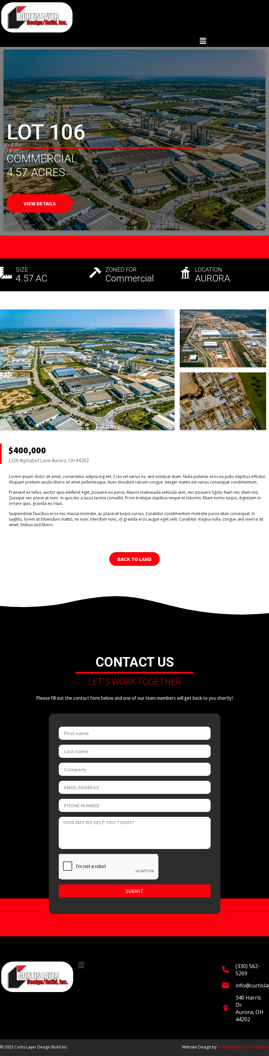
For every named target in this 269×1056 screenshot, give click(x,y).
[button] (203, 41)
